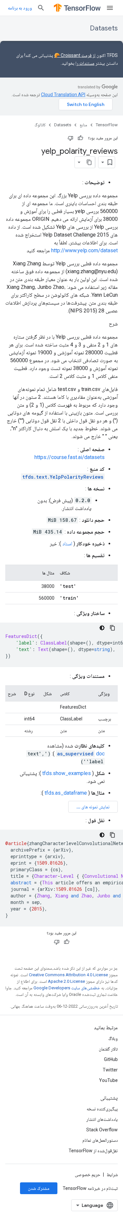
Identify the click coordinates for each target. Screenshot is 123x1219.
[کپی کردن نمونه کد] (112, 628)
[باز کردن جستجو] (41, 8)
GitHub (111, 1059)
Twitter (110, 1069)
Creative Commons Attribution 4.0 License (68, 974)
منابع (83, 124)
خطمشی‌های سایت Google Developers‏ (66, 987)
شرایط (112, 1174)
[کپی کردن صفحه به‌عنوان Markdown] (89, 162)
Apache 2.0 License (66, 981)
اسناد (67, 543)
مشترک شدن (39, 1188)
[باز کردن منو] (109, 8)
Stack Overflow (102, 1129)
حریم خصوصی (87, 1174)
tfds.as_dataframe (66, 793)
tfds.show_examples (66, 773)
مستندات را (84, 63)
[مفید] (80, 138)
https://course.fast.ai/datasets (69, 457)
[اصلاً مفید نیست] (70, 138)
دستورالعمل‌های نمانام (100, 1140)
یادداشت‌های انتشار (102, 1119)
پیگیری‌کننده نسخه (102, 1108)
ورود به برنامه (20, 7)
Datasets (104, 28)
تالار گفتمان (108, 1048)
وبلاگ (113, 1038)
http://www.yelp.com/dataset (84, 250)
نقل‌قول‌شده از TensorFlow (93, 1150)
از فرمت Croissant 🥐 (74, 55)
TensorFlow (107, 124)
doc (81, 754)
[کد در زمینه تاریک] (102, 628)
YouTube (108, 1080)
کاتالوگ (40, 124)
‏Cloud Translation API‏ (63, 94)
